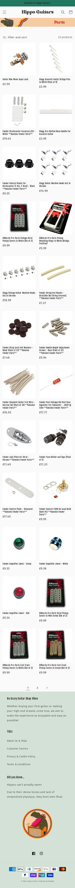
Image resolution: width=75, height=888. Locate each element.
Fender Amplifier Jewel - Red (16, 613)
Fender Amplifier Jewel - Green (17, 563)
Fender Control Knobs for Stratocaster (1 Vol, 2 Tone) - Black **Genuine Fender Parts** (19, 186)
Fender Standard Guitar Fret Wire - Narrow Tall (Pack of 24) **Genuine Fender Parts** (19, 405)
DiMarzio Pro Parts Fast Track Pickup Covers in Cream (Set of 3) (54, 666)
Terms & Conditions (19, 764)
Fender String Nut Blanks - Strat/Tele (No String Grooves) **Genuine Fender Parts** (52, 296)
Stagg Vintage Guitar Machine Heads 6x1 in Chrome (19, 294)
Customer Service (17, 748)
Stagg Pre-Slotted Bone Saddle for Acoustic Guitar (55, 132)
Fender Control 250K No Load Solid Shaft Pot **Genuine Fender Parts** (55, 512)
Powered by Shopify (46, 881)
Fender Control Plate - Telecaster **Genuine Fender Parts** (18, 510)
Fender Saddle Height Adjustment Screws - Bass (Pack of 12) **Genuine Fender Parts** (54, 350)
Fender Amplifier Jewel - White (53, 563)
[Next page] (47, 688)
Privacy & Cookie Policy (21, 756)
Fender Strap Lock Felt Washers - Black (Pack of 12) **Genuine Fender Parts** (18, 350)
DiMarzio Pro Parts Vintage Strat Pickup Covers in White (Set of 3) (18, 239)
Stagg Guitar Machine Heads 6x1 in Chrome (55, 184)
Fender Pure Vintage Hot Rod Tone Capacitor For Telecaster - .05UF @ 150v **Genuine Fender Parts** (55, 405)
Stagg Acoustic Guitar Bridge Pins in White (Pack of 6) (54, 80)
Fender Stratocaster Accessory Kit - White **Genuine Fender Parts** (19, 132)
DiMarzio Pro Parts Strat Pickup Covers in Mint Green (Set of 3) (54, 614)
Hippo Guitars (32, 881)
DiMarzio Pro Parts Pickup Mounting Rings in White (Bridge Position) (54, 241)
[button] (4, 12)
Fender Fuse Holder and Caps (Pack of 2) (55, 458)
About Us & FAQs (17, 740)
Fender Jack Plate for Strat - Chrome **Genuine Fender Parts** (18, 458)
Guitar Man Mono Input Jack (15, 79)
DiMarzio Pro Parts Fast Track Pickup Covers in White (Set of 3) (18, 666)
